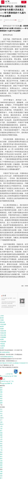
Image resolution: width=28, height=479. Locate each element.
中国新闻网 (3, 341)
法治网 (2, 348)
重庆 (1, 454)
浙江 (1, 430)
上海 (1, 426)
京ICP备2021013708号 (6, 363)
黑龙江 (2, 424)
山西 (1, 415)
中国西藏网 (3, 337)
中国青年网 (3, 331)
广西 (1, 450)
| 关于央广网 (9, 374)
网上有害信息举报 (5, 352)
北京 (1, 409)
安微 (1, 433)
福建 (1, 435)
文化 (1, 394)
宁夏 (1, 471)
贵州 (1, 458)
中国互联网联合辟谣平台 (6, 356)
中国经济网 (3, 333)
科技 (1, 398)
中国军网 (2, 346)
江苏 (1, 428)
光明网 (2, 339)
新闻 (1, 388)
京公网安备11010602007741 (20, 363)
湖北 (1, 443)
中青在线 (2, 344)
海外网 (2, 326)
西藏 (1, 463)
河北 (1, 413)
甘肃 (1, 467)
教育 (1, 396)
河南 (1, 441)
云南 (1, 461)
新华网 (2, 318)
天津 (1, 411)
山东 (1, 439)
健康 (1, 403)
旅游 (1, 400)
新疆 (1, 473)
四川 (1, 456)
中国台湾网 (3, 335)
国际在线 (2, 322)
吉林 (1, 422)
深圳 (1, 476)
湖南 (1, 446)
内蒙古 (2, 418)
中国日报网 (3, 324)
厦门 (1, 478)
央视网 (2, 328)
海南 (1, 452)
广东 (1, 448)
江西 (1, 437)
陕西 (1, 465)
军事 (1, 392)
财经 (1, 390)
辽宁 (1, 420)
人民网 (2, 316)
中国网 (2, 320)
